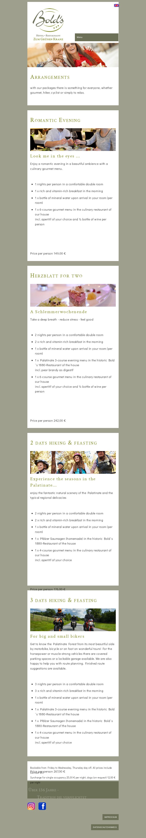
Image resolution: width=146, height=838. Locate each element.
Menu (79, 37)
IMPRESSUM (110, 817)
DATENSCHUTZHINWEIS (105, 827)
